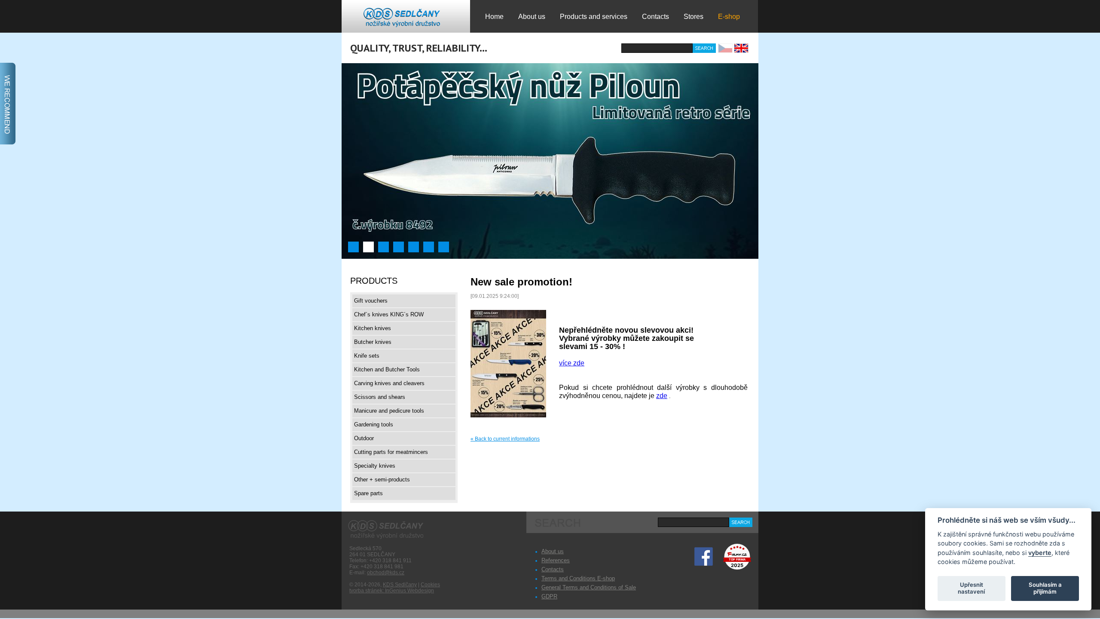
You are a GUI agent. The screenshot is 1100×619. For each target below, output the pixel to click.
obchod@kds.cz (385, 573)
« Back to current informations (505, 439)
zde (661, 395)
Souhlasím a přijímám (1045, 588)
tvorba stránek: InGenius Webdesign (391, 591)
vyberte (1039, 552)
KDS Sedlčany (400, 585)
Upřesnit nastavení (971, 588)
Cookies (430, 585)
